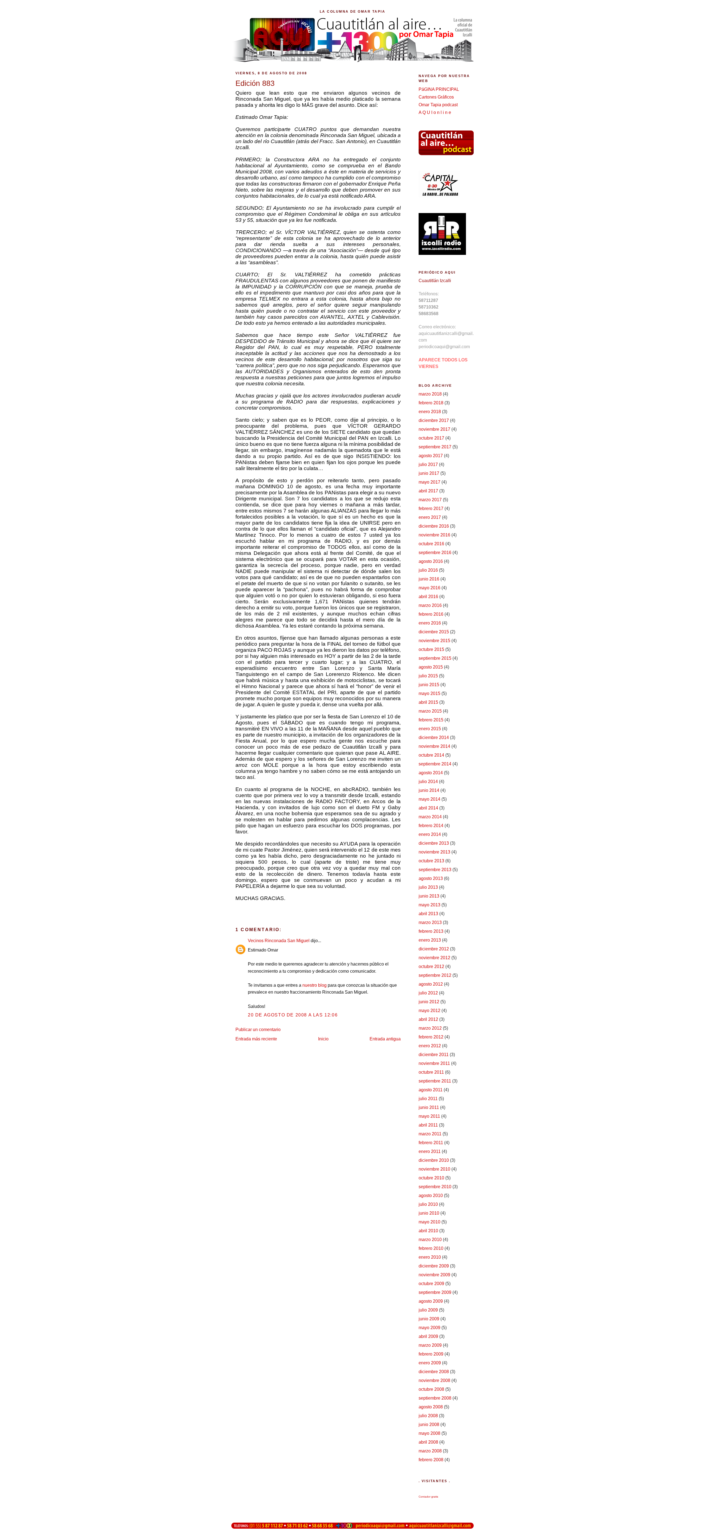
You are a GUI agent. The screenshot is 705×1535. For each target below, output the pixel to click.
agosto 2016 (431, 561)
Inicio (323, 1039)
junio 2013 (429, 896)
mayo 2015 (429, 693)
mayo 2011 (429, 1116)
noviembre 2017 (434, 429)
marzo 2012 (430, 1028)
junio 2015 (429, 684)
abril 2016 (428, 596)
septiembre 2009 (435, 1292)
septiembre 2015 (435, 658)
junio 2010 (429, 1213)
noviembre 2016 (434, 535)
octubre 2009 (431, 1283)
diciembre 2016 (434, 526)
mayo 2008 (429, 1433)
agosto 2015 (431, 667)
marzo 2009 (430, 1345)
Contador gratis (428, 1496)
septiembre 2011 (435, 1081)
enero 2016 (430, 623)
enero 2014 (430, 834)
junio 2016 (429, 579)
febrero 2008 (431, 1459)
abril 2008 (428, 1442)
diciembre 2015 (434, 631)
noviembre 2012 (434, 957)
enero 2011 (430, 1151)
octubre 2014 (431, 755)
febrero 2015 (431, 720)
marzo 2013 (430, 922)
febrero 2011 (431, 1142)
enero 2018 (430, 411)
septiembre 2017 (435, 447)
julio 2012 (428, 993)
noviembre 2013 (434, 852)
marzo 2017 (430, 499)
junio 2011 (429, 1107)
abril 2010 (428, 1230)
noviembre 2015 (434, 640)
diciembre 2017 (434, 420)
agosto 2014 (431, 772)
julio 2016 (428, 570)
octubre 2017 (431, 438)
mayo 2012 (429, 1010)
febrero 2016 (431, 614)
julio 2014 (428, 781)
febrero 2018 (431, 402)
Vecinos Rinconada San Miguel (279, 940)
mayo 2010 (429, 1222)
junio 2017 (429, 473)
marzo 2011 (430, 1134)
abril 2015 (428, 702)
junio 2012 (429, 1001)
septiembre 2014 (435, 764)
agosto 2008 (431, 1407)
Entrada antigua (385, 1039)
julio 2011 (428, 1098)
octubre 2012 (431, 966)
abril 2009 (428, 1336)
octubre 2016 (431, 543)
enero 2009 (430, 1362)
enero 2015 (430, 728)
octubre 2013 (431, 860)
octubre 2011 (431, 1072)
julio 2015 (428, 676)
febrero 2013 (431, 931)
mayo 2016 (429, 587)
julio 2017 (428, 464)
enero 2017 (430, 517)
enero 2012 (430, 1045)
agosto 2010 (431, 1195)
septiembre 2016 (435, 552)
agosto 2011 (431, 1089)
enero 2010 (430, 1257)
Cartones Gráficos (436, 97)
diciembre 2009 (434, 1266)
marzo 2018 (430, 394)
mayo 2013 (429, 905)
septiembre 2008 (435, 1398)
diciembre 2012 (434, 949)
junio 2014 (429, 790)
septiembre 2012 (435, 975)
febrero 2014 (431, 825)
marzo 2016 (430, 605)
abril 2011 (428, 1125)
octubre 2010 (431, 1178)
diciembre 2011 (434, 1054)
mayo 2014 (429, 799)
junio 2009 (429, 1318)
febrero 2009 (431, 1354)
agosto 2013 (431, 878)
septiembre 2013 (435, 869)
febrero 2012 (431, 1037)
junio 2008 (429, 1424)
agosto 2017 (431, 455)
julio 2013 (428, 887)
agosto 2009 (431, 1301)
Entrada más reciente (256, 1039)
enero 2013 (430, 940)
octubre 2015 (431, 649)
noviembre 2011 (434, 1063)
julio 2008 (428, 1415)
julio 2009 (428, 1310)
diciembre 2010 (434, 1160)
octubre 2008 (431, 1389)
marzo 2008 (430, 1451)
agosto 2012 (431, 984)
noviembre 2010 (434, 1169)
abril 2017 (428, 491)
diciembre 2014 (434, 737)
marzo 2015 (430, 711)
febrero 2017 (431, 508)
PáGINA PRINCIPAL (439, 89)
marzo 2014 (430, 816)
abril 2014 (428, 808)
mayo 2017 (429, 482)
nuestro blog (314, 985)
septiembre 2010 (435, 1186)
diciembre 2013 (434, 843)
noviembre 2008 (434, 1380)
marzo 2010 (430, 1239)
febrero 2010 (431, 1248)
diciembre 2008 (434, 1371)
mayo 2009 (429, 1327)
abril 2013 (428, 913)
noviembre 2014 (434, 746)
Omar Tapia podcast (438, 104)
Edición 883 (255, 83)
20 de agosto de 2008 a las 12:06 (293, 1015)
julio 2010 (428, 1204)
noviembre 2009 (434, 1274)
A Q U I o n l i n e (435, 112)
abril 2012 (428, 1019)
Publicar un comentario (258, 1029)
